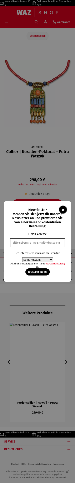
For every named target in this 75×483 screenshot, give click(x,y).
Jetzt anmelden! (37, 272)
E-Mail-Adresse (37, 234)
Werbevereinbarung (55, 263)
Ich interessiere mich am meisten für (38, 253)
